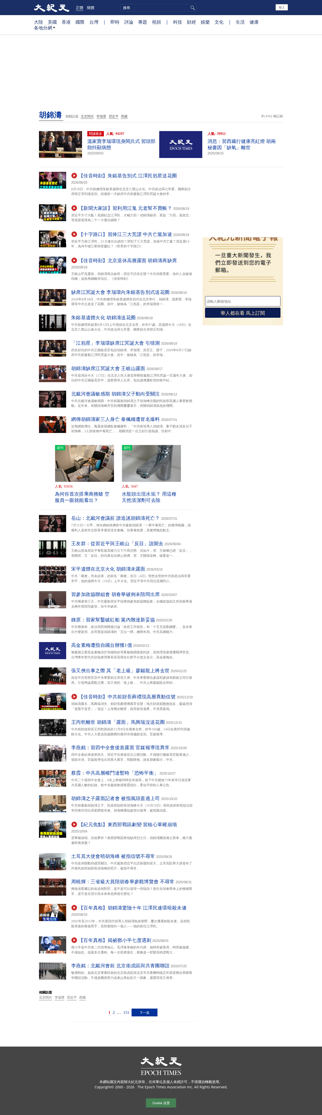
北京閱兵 (87, 116)
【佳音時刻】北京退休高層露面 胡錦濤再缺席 (127, 260)
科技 (177, 22)
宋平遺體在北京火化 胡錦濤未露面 (108, 569)
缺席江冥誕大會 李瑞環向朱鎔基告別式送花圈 (120, 292)
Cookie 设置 (161, 1102)
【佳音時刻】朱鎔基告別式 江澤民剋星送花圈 (127, 175)
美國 (52, 22)
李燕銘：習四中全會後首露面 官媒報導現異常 (120, 747)
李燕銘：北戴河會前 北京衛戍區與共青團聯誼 (120, 965)
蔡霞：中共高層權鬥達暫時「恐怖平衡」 (114, 773)
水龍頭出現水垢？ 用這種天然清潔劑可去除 (149, 497)
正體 (79, 7)
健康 (254, 22)
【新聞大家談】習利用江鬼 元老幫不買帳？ (125, 208)
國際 (80, 22)
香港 (66, 22)
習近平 (113, 116)
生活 (240, 22)
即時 (114, 22)
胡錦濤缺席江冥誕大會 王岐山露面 (108, 368)
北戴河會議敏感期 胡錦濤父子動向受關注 (115, 393)
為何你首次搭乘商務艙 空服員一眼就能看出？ (82, 497)
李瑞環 (101, 116)
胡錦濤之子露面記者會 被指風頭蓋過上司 (115, 798)
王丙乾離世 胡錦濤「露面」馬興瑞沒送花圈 (118, 722)
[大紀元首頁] (51, 7)
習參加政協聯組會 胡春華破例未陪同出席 (115, 594)
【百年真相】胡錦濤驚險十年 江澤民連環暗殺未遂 (132, 907)
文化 (219, 22)
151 (126, 1012)
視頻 (156, 22)
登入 (282, 7)
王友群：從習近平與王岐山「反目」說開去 (117, 543)
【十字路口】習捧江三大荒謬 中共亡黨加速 (125, 234)
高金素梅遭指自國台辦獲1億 (101, 645)
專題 (142, 22)
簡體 (90, 7)
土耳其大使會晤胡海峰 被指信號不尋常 (113, 856)
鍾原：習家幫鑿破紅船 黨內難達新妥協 (113, 619)
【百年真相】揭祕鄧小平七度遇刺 (114, 940)
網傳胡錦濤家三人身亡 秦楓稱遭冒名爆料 (115, 419)
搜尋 (192, 8)
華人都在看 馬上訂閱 (243, 312)
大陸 (38, 22)
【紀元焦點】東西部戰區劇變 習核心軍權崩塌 (127, 824)
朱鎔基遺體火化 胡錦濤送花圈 (103, 317)
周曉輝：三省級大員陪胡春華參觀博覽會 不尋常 (123, 881)
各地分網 (43, 28)
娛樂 (205, 22)
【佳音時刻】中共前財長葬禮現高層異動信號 (127, 696)
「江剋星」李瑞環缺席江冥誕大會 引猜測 (115, 343)
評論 (128, 22)
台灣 (93, 22)
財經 (191, 22)
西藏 (124, 116)
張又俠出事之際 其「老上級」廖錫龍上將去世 (120, 670)
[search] (158, 8)
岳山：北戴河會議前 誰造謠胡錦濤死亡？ (115, 518)
